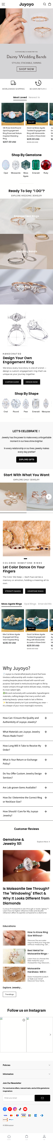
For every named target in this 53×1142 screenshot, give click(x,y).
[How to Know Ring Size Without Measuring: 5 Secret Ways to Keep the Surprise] (14, 938)
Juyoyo (26, 4)
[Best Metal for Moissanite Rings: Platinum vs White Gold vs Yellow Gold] (14, 956)
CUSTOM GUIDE (12, 382)
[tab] (24, 558)
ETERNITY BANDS (13, 591)
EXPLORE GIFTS (26, 459)
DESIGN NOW (32, 382)
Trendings (9, 994)
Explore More (42, 842)
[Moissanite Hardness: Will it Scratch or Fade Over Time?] (14, 974)
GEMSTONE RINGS (35, 591)
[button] (50, 1034)
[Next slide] (49, 497)
